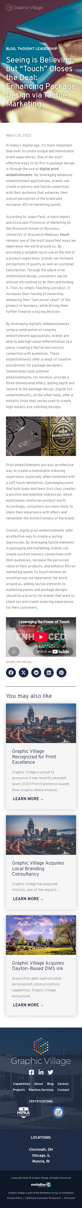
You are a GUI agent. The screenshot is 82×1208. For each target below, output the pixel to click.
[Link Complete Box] (41, 756)
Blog (10, 49)
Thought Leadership (37, 49)
